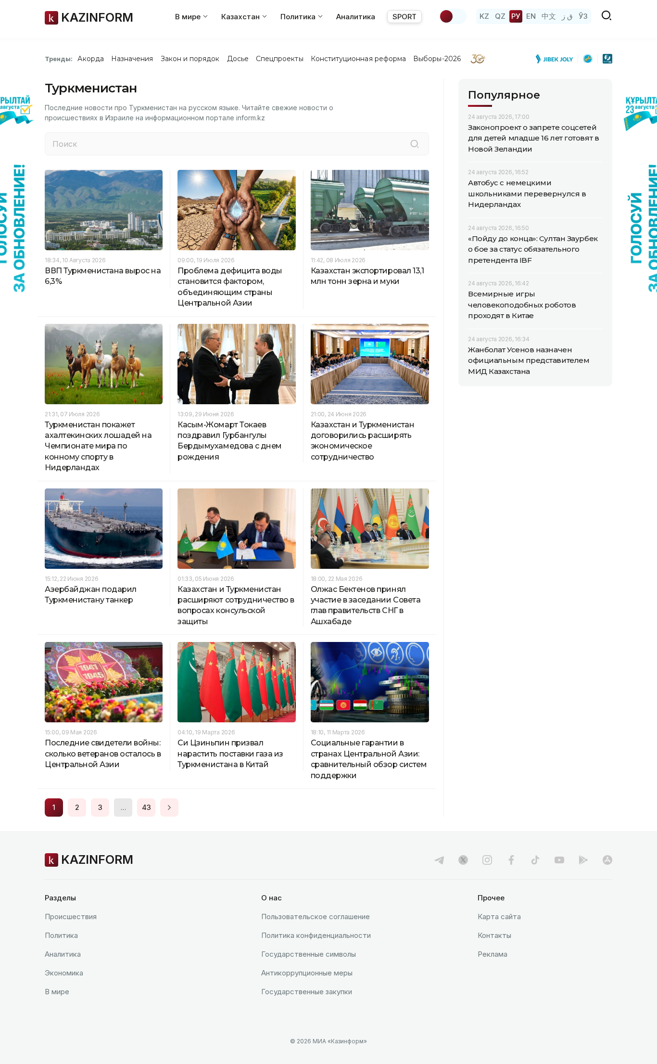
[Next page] (169, 807)
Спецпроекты (279, 58)
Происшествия (71, 916)
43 (146, 807)
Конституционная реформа (358, 58)
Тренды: (59, 59)
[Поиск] (414, 144)
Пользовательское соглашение (315, 916)
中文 (549, 16)
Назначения (132, 58)
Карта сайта (499, 916)
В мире (57, 991)
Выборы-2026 (437, 58)
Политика (61, 935)
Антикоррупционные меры (307, 972)
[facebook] (511, 860)
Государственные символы (308, 954)
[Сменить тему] (453, 16)
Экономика (64, 972)
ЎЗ (583, 16)
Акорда (90, 58)
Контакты (494, 935)
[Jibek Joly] (557, 59)
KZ (484, 16)
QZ (500, 16)
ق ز (567, 16)
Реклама (492, 954)
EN (531, 16)
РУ (515, 16)
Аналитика (355, 16)
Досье (238, 58)
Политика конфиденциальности (316, 935)
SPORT (404, 16)
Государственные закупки (306, 991)
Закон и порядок (190, 58)
